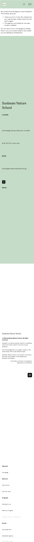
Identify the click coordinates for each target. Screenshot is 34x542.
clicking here (18, 33)
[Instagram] (3, 182)
